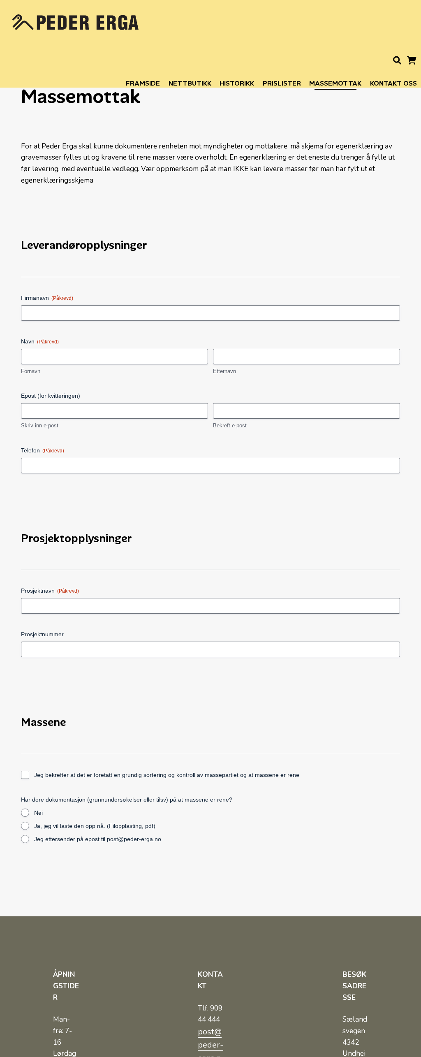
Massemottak (335, 83)
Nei (38, 812)
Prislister (282, 83)
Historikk (237, 83)
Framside (143, 83)
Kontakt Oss (393, 83)
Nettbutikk (190, 83)
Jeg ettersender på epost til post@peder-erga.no (97, 839)
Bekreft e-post (230, 425)
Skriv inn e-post (39, 425)
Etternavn (224, 371)
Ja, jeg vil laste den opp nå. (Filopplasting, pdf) (94, 826)
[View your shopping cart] (412, 62)
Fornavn (30, 371)
